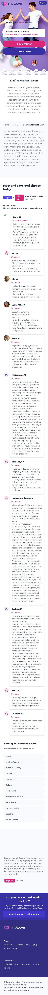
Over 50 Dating (16, 945)
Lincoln (9, 774)
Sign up (19, 197)
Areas (6, 945)
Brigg (8, 756)
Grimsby (9, 779)
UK (14, 125)
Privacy (16, 948)
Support (7, 948)
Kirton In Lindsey (13, 768)
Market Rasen (12, 762)
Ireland (7, 968)
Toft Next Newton (14, 797)
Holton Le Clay (12, 808)
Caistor (9, 785)
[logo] (11, 4)
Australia (37, 964)
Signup (34, 945)
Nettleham (11, 802)
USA (21, 964)
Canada (28, 964)
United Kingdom (11, 964)
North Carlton (12, 820)
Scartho (9, 814)
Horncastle (11, 791)
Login (7, 198)
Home (6, 125)
